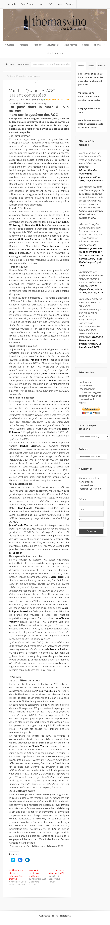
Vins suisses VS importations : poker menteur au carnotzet (89, 96)
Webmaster (44, 916)
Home (11, 64)
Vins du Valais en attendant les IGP (57, 871)
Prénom (82, 499)
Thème (55, 916)
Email (81, 519)
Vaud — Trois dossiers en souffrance (35, 873)
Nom (81, 509)
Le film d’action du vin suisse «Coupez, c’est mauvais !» (17, 874)
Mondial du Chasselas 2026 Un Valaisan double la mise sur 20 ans (90, 124)
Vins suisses (23, 64)
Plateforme (65, 916)
